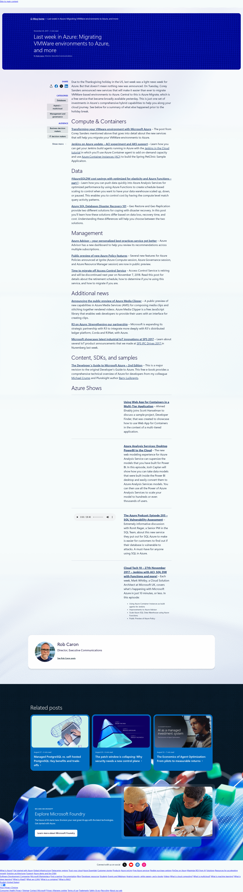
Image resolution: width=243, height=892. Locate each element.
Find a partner (56, 876)
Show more (58, 144)
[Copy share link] (51, 86)
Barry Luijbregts (128, 378)
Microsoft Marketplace (40, 876)
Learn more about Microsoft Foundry (56, 833)
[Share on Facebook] (56, 86)
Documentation (70, 876)
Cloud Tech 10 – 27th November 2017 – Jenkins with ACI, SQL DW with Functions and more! (145, 572)
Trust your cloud (76, 870)
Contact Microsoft (38, 890)
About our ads (116, 890)
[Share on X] (61, 86)
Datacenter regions (60, 870)
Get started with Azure (23, 870)
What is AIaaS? (19, 879)
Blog (79, 876)
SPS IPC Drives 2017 (149, 343)
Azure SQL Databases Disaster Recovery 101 (98, 206)
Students (103, 876)
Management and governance (57, 115)
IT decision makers (58, 136)
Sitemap (25, 890)
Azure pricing (126, 870)
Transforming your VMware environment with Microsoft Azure (111, 129)
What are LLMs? (33, 879)
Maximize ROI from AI (196, 870)
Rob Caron (40, 56)
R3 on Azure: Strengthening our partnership (99, 324)
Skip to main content (9, 1)
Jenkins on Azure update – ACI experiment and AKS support (109, 144)
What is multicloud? (201, 876)
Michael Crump (80, 378)
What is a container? (49, 879)
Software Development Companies (15, 876)
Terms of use (73, 890)
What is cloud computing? (181, 876)
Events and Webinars (117, 876)
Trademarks (84, 890)
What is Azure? (6, 870)
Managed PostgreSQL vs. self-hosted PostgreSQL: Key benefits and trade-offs (57, 761)
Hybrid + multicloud (57, 107)
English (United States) (9, 882)
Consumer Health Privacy (11, 890)
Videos (167, 876)
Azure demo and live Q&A (45, 873)
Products (116, 870)
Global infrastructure (42, 870)
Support (29, 873)
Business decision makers (57, 129)
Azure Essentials (90, 870)
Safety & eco (95, 890)
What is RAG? (65, 879)
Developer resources (90, 876)
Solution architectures (16, 873)
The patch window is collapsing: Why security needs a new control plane (118, 759)
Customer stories (104, 870)
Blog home (38, 18)
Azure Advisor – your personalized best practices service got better (114, 240)
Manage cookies (60, 890)
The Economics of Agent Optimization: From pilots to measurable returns (181, 759)
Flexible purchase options (161, 870)
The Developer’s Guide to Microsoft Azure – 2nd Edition (106, 365)
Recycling (105, 890)
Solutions (210, 870)
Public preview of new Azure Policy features (99, 255)
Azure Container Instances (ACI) (101, 156)
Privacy (49, 890)
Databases (61, 100)
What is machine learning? (222, 876)
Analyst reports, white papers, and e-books (144, 876)
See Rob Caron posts (66, 658)
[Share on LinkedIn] (66, 86)
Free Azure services (141, 870)
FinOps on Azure (179, 870)
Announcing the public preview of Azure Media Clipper (106, 301)
